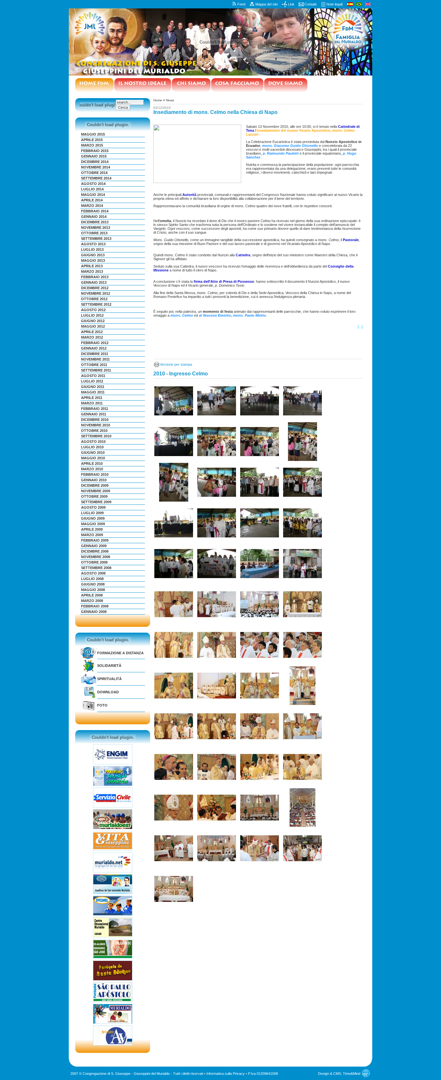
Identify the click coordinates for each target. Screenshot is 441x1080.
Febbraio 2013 (94, 277)
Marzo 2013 (92, 271)
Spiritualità (109, 679)
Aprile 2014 (92, 200)
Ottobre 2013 (94, 233)
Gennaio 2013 (94, 282)
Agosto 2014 (93, 184)
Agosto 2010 (93, 441)
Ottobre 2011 (94, 365)
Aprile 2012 (92, 332)
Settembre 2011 (96, 370)
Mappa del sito (266, 4)
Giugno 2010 (93, 452)
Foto (102, 705)
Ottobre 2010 (94, 431)
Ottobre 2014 (94, 173)
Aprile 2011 (91, 398)
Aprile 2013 (92, 266)
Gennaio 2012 (94, 348)
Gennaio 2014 (94, 217)
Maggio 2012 (93, 326)
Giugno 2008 (93, 584)
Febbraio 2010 (94, 474)
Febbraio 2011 (94, 409)
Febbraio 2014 (94, 211)
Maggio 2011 (93, 392)
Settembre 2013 (96, 238)
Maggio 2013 (93, 260)
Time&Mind (351, 1073)
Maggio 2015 (93, 134)
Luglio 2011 (92, 381)
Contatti (310, 4)
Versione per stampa (176, 364)
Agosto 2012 (93, 310)
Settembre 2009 (96, 502)
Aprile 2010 (92, 463)
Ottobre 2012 (94, 299)
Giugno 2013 (93, 255)
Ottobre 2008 (94, 562)
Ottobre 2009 (94, 496)
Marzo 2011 (92, 403)
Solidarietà (109, 665)
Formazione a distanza (120, 653)
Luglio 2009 (92, 513)
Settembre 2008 (96, 568)
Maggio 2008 (93, 590)
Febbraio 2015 (94, 151)
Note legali (334, 4)
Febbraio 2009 (94, 540)
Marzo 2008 (92, 601)
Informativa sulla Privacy (225, 1073)
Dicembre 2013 (94, 222)
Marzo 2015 (92, 145)
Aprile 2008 (92, 595)
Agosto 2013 (93, 244)
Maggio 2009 (93, 524)
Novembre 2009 (95, 491)
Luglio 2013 (92, 249)
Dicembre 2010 (94, 420)
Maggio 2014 (93, 195)
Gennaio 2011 (93, 414)
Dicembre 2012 (94, 288)
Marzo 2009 (92, 535)
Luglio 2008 (92, 579)
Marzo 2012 (92, 337)
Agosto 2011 (93, 376)
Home (157, 100)
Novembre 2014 (95, 167)
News (170, 100)
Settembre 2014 (96, 178)
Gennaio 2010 (94, 480)
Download (108, 692)
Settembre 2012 (96, 304)
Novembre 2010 (95, 425)
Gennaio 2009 (94, 546)
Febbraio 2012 (94, 343)
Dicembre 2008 (94, 551)
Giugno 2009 (93, 518)
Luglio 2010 (92, 447)
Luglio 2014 (92, 189)
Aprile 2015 (92, 140)
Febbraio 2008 (94, 606)
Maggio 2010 (93, 458)
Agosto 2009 (93, 507)
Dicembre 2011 (94, 354)
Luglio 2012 (92, 315)
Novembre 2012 (95, 293)
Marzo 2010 (92, 469)
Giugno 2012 (93, 321)
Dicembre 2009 (94, 485)
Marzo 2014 (92, 206)
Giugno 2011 (92, 387)
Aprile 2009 (92, 529)
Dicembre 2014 (94, 162)
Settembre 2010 (96, 436)
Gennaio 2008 (94, 612)
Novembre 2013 (95, 227)
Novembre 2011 (95, 359)
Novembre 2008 (95, 557)
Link (291, 4)
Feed (241, 4)
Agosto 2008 (93, 573)
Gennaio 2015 (94, 156)
